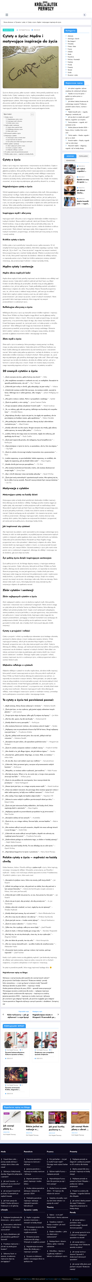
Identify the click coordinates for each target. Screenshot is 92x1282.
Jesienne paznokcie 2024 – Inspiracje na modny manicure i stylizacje (26, 996)
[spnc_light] (84, 15)
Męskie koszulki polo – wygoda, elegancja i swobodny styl (83, 202)
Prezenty (70, 67)
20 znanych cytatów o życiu (13, 133)
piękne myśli (37, 867)
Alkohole (70, 36)
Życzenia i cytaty (8, 30)
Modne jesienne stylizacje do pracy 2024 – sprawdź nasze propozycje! (27, 988)
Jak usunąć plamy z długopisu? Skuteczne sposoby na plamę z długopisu (9, 1127)
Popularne (83, 156)
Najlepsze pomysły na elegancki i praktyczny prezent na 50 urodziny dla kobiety (80, 1162)
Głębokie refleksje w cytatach (15, 150)
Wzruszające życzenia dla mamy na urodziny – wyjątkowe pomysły (34, 1229)
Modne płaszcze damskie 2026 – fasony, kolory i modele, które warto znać (77, 130)
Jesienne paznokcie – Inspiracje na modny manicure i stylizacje (34, 1171)
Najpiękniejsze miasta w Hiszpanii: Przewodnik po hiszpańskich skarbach (43, 1016)
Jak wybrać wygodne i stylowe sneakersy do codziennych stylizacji (82, 170)
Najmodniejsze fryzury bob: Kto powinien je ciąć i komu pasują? (56, 1181)
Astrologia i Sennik (73, 39)
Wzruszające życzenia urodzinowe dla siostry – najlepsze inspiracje (26, 991)
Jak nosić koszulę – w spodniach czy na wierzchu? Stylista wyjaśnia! (10, 1184)
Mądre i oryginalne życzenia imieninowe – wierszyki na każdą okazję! (33, 1220)
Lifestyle (70, 52)
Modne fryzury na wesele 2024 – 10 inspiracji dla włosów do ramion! (56, 1191)
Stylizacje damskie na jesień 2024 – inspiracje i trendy (21, 986)
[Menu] (6, 15)
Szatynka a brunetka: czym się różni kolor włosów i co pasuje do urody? (57, 1200)
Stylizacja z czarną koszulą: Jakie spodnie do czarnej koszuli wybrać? (26, 978)
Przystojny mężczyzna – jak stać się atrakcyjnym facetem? (10, 1246)
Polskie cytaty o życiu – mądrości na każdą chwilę (19, 154)
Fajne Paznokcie (49, 1279)
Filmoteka (70, 44)
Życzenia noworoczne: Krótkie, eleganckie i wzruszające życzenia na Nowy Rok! (13, 1089)
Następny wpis (37, 1011)
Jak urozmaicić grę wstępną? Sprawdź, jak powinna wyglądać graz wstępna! (28, 999)
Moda (69, 54)
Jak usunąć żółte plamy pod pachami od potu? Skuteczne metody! (80, 1266)
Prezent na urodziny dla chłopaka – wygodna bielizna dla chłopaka (80, 1193)
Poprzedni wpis (24, 1011)
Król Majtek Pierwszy (24, 30)
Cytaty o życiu (9, 117)
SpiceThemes (75, 1279)
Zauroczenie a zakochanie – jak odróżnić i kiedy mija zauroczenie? (11, 1227)
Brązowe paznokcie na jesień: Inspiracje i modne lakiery (33, 1181)
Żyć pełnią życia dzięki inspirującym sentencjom (20, 141)
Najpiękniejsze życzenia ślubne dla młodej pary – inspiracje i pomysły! (33, 1249)
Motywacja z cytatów (11, 135)
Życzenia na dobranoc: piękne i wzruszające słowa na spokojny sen (34, 1259)
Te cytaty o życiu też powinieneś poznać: (16, 152)
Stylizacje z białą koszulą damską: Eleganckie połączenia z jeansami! (11, 1174)
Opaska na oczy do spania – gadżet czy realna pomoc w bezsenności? (75, 96)
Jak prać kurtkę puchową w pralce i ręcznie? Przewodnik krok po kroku (57, 1128)
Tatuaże (70, 70)
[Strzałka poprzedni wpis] (3, 1014)
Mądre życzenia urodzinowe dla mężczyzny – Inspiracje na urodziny (26, 993)
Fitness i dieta (72, 46)
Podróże (70, 62)
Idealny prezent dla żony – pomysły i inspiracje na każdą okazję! (80, 1171)
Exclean (59, 1279)
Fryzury (70, 49)
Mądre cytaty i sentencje (12, 125)
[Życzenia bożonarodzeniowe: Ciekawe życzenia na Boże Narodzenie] (15, 1040)
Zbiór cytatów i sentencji (12, 144)
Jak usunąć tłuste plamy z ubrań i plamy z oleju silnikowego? (80, 1128)
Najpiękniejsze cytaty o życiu (15, 119)
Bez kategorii (72, 41)
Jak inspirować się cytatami (15, 139)
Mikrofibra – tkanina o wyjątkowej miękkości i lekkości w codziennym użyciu (57, 1253)
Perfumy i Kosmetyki (74, 59)
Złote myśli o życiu (12, 131)
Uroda (69, 72)
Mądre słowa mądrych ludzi (15, 127)
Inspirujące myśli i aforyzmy (15, 121)
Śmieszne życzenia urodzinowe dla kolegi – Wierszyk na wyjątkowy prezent (34, 1239)
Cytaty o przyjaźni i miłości (15, 148)
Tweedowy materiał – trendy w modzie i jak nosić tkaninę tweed (56, 1224)
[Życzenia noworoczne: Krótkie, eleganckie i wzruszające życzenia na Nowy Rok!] (15, 1075)
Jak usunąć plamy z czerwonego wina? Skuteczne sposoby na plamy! (80, 1244)
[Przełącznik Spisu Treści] (31, 114)
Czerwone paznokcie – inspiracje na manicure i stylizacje (33, 1162)
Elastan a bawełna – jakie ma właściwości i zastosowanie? (57, 1234)
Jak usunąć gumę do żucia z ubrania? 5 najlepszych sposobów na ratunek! (80, 1235)
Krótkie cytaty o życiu (13, 123)
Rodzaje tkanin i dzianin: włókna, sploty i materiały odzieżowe (56, 1244)
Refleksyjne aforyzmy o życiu (15, 129)
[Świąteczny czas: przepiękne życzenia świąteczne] (45, 1040)
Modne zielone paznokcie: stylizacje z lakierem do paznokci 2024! (34, 1191)
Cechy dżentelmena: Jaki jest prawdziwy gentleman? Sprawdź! (10, 1237)
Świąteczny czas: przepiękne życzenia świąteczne (44, 1053)
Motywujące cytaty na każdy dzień (16, 137)
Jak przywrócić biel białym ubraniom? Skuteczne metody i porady (25, 980)
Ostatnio (70, 156)
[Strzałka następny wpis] (58, 1014)
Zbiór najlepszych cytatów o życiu (16, 146)
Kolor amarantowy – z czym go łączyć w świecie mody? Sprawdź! (25, 983)
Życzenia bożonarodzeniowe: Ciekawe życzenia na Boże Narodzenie (15, 1053)
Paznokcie (71, 57)
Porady (70, 65)
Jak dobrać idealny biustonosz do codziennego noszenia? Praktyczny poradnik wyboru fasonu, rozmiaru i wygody (82, 191)
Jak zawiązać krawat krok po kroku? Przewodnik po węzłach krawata (10, 1193)
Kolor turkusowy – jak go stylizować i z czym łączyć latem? (18, 1016)
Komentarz (70, 160)
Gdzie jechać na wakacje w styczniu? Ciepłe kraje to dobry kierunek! (34, 1128)
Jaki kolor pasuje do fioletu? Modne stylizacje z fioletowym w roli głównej (10, 1203)
